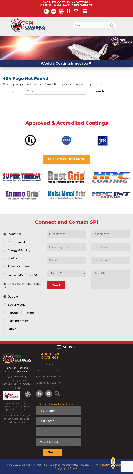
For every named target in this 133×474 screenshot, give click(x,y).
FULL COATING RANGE (66, 159)
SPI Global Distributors (50, 376)
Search (16, 92)
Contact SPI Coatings (50, 382)
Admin (74, 468)
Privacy (105, 464)
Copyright (61, 468)
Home (50, 364)
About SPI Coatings (50, 370)
